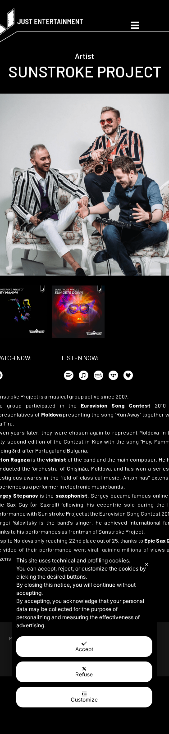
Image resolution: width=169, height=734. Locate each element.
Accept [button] (84, 649)
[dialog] (84, 632)
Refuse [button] (84, 674)
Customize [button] (84, 699)
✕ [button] (146, 564)
